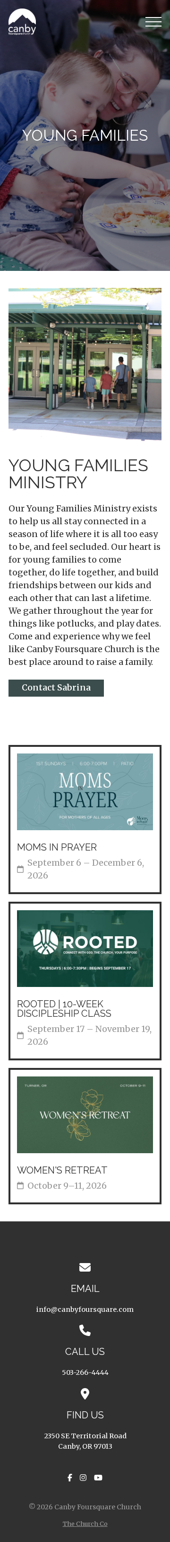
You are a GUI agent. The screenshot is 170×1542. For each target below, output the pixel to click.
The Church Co (85, 1523)
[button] (153, 22)
